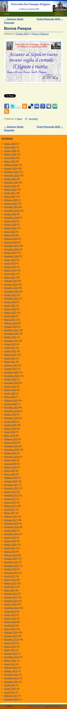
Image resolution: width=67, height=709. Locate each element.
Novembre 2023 (11, 249)
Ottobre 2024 (10, 214)
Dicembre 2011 (11, 674)
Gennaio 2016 (10, 558)
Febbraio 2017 (10, 516)
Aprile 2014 (9, 625)
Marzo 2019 (9, 435)
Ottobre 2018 (10, 453)
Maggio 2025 (10, 189)
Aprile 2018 (9, 470)
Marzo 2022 (9, 319)
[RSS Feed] (6, 111)
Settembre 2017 (11, 495)
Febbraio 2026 (10, 165)
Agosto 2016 (10, 537)
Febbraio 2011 (10, 695)
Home (6, 14)
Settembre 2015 (11, 572)
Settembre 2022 (11, 298)
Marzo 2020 (9, 396)
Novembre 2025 (11, 175)
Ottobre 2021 (10, 337)
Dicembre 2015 (11, 562)
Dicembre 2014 (11, 601)
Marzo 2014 (9, 629)
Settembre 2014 (11, 608)
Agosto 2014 (10, 611)
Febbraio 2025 (10, 200)
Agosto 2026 (10, 143)
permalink (33, 119)
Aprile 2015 (9, 586)
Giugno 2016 (10, 541)
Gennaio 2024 (10, 242)
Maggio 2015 (10, 583)
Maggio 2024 (10, 228)
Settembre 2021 (11, 340)
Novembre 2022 (11, 291)
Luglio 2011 (9, 685)
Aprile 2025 (9, 193)
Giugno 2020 (10, 386)
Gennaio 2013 (10, 653)
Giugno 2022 (10, 309)
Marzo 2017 (9, 512)
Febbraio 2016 (10, 555)
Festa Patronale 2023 (50, 19)
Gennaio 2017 (10, 520)
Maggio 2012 (10, 660)
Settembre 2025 (11, 182)
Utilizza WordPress (36, 706)
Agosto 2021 (10, 344)
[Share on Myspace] (48, 106)
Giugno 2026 (10, 151)
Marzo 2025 (9, 196)
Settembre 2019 (11, 418)
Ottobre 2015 (10, 569)
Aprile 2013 (9, 650)
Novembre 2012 (11, 657)
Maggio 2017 (10, 505)
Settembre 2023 (11, 256)
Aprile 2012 (9, 664)
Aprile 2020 (9, 393)
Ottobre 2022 (10, 295)
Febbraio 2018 (10, 477)
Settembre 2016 (11, 534)
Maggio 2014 (10, 621)
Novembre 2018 (11, 449)
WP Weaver (56, 706)
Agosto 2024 (10, 221)
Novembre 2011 (11, 678)
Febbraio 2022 (10, 323)
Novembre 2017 (11, 488)
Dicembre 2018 (11, 446)
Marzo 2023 (9, 277)
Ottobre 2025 (10, 179)
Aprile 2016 (9, 548)
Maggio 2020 (10, 390)
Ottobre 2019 (10, 414)
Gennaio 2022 (10, 326)
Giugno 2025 (10, 186)
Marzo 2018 (9, 474)
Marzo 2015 (9, 590)
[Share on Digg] (36, 106)
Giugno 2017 (10, 502)
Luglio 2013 (9, 643)
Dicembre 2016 (11, 523)
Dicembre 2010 (11, 699)
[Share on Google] (42, 106)
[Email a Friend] (18, 106)
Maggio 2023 (10, 270)
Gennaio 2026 (10, 168)
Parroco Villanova (40, 34)
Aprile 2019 (9, 432)
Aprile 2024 (9, 231)
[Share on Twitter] (12, 106)
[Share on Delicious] (30, 106)
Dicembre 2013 (11, 639)
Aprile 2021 (9, 358)
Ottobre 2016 (10, 530)
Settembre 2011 (11, 681)
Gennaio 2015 (10, 597)
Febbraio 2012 (10, 667)
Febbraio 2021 (10, 365)
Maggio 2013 (10, 646)
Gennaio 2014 (10, 636)
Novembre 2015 (11, 565)
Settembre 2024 (11, 217)
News (19, 119)
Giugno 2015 (10, 579)
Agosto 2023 (10, 260)
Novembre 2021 (11, 333)
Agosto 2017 (10, 499)
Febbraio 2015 (10, 593)
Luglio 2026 (9, 147)
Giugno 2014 (10, 618)
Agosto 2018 (10, 460)
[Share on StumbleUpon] (54, 106)
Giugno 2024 (10, 224)
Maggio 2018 (10, 467)
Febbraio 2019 (10, 439)
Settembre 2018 (11, 456)
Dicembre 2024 (11, 207)
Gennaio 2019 (10, 442)
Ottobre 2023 (10, 252)
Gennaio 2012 (10, 671)
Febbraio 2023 (10, 281)
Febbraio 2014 (10, 632)
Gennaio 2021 (10, 368)
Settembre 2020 (11, 383)
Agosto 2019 (10, 421)
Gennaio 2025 (10, 203)
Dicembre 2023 (11, 245)
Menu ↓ (59, 14)
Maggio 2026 (10, 154)
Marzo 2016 (9, 551)
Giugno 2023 (10, 267)
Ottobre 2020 (10, 379)
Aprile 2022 (9, 316)
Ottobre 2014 (10, 604)
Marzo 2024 (9, 235)
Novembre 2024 (11, 210)
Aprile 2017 (9, 509)
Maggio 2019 (10, 428)
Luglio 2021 (9, 347)
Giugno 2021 (10, 351)
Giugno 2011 (10, 688)
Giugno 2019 (10, 425)
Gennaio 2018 (10, 481)
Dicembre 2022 (11, 287)
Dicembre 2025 (11, 171)
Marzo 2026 (9, 161)
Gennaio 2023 (10, 284)
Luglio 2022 (9, 305)
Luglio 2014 (9, 615)
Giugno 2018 (10, 463)
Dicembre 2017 (11, 485)
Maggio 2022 (10, 312)
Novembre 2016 (11, 527)
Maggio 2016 (10, 544)
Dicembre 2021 (11, 330)
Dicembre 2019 (11, 407)
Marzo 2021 (9, 361)
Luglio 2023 (9, 263)
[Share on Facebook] (6, 106)
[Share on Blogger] (24, 106)
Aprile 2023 (9, 274)
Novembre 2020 (11, 376)
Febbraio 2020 (10, 400)
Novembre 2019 (11, 411)
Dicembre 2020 (11, 372)
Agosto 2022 (10, 302)
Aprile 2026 (9, 158)
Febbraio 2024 (10, 238)
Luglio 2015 (9, 576)
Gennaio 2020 (10, 404)
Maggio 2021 (10, 354)
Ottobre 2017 (10, 492)
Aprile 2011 (9, 692)
